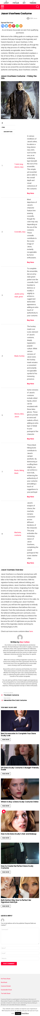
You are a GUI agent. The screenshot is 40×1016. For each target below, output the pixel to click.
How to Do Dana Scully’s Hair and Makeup (18, 834)
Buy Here (30, 193)
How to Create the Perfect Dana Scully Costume (17, 867)
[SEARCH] (37, 7)
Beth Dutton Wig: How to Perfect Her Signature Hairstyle (16, 901)
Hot (24, 3)
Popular (16, 3)
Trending (33, 3)
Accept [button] (18, 1013)
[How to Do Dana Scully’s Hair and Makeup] (20, 821)
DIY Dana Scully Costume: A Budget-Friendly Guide (20, 768)
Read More (5, 739)
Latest (6, 3)
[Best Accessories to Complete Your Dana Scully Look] (20, 721)
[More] (21, 26)
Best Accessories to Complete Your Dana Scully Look (18, 734)
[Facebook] (2, 26)
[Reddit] (10, 26)
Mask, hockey (19, 356)
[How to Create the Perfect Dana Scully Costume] (20, 853)
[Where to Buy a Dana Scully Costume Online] (20, 789)
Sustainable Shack (6, 990)
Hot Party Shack (5, 978)
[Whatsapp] (17, 26)
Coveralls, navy (19, 232)
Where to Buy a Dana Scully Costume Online (19, 802)
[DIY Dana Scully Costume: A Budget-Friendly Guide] (20, 755)
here (31, 631)
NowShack (4, 982)
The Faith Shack (5, 993)
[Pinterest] (13, 26)
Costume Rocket (6, 986)
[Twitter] (6, 26)
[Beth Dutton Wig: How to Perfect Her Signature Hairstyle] (20, 887)
